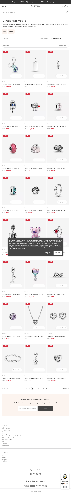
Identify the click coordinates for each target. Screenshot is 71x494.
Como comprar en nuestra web (10, 432)
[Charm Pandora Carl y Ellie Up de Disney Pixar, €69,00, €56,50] (35, 106)
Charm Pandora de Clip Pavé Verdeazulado (12, 210)
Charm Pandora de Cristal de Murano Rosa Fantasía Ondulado (12, 168)
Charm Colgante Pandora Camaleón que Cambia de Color (12, 84)
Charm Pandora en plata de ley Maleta (34, 168)
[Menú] (68, 474)
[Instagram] (34, 474)
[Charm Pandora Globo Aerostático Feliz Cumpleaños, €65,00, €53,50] (35, 274)
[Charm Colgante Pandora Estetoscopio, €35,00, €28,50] (12, 274)
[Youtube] (40, 474)
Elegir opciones (62, 202)
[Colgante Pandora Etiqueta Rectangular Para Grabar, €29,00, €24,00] (35, 64)
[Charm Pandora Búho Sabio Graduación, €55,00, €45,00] (12, 106)
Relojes (4, 457)
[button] (35, 45)
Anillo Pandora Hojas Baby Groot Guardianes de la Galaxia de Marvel (57, 210)
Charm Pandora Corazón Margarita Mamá (57, 378)
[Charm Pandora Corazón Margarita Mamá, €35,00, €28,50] (58, 358)
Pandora (4, 461)
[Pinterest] (37, 474)
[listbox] (58, 38)
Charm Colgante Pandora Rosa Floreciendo (34, 378)
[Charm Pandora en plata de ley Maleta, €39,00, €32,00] (35, 148)
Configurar (47, 253)
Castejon (4, 459)
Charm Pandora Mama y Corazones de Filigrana (12, 336)
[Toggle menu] (2, 6)
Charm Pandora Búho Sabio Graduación (12, 126)
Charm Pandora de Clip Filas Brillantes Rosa (57, 126)
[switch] (65, 487)
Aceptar (57, 253)
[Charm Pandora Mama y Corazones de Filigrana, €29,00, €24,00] (12, 316)
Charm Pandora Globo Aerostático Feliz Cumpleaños (34, 294)
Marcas (4, 463)
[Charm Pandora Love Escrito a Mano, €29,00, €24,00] (58, 274)
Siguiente (65, 388)
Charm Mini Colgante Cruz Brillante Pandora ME (57, 84)
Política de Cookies (7, 440)
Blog (3, 442)
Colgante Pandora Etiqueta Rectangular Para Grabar (34, 84)
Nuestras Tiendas (6, 430)
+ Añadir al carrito (16, 76)
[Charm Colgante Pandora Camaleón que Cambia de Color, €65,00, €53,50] (12, 64)
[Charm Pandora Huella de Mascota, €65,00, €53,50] (58, 148)
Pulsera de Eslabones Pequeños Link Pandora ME (12, 378)
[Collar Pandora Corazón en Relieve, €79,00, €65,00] (35, 316)
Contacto (4, 443)
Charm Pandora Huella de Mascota (57, 168)
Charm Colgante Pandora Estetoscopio (12, 294)
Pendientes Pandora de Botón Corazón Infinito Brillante (57, 336)
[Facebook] (31, 474)
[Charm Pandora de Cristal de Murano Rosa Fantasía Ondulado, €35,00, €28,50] (12, 148)
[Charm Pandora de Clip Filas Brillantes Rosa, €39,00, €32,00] (58, 106)
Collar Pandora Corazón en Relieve (34, 336)
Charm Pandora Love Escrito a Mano (57, 294)
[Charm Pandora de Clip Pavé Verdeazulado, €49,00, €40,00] (12, 190)
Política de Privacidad (8, 438)
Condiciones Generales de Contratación (13, 436)
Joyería (4, 455)
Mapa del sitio (5, 445)
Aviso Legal (5, 434)
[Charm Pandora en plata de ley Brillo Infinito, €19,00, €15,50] (35, 190)
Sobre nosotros (6, 428)
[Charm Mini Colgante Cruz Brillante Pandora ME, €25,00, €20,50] (58, 64)
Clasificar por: (44, 38)
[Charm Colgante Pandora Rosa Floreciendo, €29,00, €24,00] (35, 358)
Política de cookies (19, 248)
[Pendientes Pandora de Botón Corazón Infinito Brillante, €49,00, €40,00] (58, 316)
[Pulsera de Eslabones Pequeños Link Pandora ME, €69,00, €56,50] (12, 358)
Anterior (5, 388)
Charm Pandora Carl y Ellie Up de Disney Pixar (34, 126)
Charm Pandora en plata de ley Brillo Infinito (34, 210)
